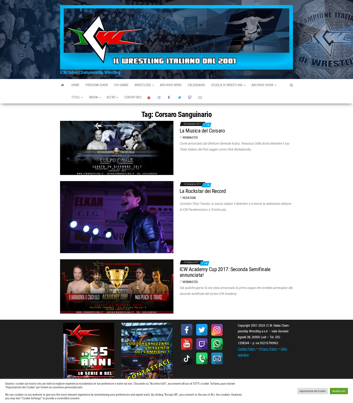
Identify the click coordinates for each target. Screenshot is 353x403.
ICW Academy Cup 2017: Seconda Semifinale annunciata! (225, 272)
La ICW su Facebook (170, 97)
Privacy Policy (268, 349)
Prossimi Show (96, 85)
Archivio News (171, 85)
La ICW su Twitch (190, 97)
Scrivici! (200, 97)
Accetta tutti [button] (338, 391)
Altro (111, 97)
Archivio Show (262, 85)
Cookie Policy (246, 349)
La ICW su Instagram (160, 97)
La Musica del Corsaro (202, 131)
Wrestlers (143, 85)
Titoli (76, 97)
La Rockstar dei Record (203, 191)
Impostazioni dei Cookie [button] (312, 391)
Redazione (189, 197)
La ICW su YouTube (149, 97)
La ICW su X (180, 97)
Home (75, 85)
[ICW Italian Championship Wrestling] (62, 85)
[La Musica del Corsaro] (116, 148)
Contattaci (132, 97)
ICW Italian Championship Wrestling (90, 72)
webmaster (190, 137)
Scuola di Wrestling (227, 85)
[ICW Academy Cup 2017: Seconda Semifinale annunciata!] (116, 286)
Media (94, 97)
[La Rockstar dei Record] (116, 217)
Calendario (196, 85)
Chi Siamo (121, 85)
